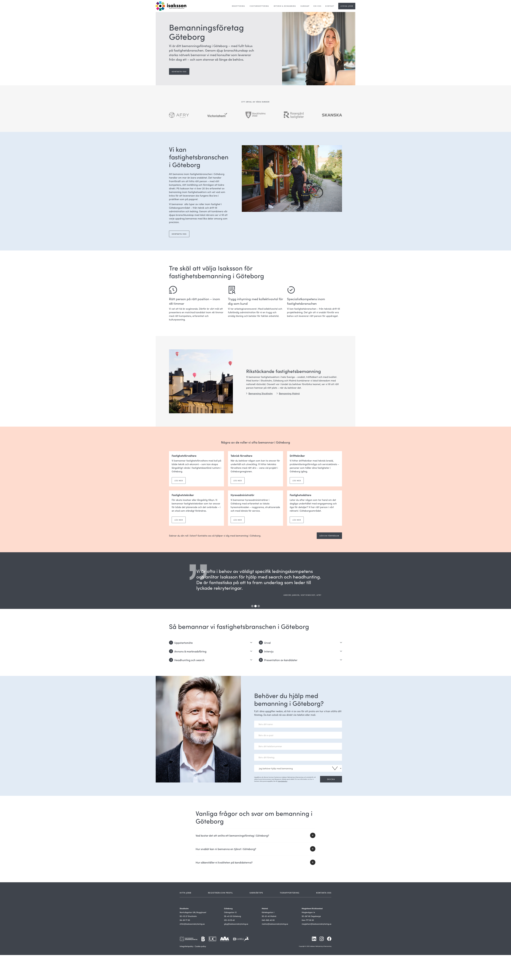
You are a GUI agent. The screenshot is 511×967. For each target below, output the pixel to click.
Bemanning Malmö (289, 393)
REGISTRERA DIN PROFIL (220, 892)
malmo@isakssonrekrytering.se (275, 924)
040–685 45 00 (268, 920)
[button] (206, 580)
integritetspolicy (282, 781)
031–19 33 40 (229, 920)
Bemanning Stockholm (260, 393)
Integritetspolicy (186, 946)
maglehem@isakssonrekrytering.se (316, 924)
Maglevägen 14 (308, 912)
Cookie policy (200, 946)
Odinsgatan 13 (230, 912)
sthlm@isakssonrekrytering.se (192, 924)
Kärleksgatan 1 (268, 912)
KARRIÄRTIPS (256, 892)
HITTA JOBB (185, 892)
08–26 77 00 (185, 920)
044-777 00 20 (308, 920)
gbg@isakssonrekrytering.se (236, 924)
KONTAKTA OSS (323, 892)
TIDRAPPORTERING (290, 892)
